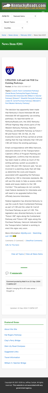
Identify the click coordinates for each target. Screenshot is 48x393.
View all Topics (17, 254)
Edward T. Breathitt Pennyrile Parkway (27, 98)
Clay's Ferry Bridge (12, 340)
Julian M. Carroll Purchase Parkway (19, 101)
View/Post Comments (34, 241)
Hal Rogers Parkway (13, 335)
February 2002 (26, 35)
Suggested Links (11, 352)
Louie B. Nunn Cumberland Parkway (25, 91)
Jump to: (5, 16)
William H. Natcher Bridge (15, 363)
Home (4, 35)
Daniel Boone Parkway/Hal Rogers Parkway (21, 93)
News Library (13, 35)
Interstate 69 (21, 96)
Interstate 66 (10, 96)
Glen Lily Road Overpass (14, 346)
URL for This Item (12, 245)
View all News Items (34, 254)
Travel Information (12, 357)
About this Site (10, 329)
